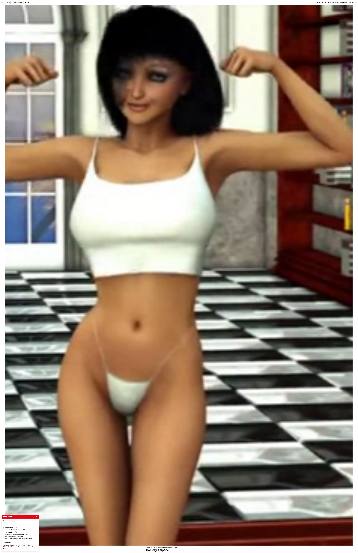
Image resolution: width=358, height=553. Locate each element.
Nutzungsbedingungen (24, 546)
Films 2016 (159, 547)
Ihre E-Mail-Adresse (9, 521)
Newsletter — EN (15, 528)
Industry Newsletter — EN (18, 537)
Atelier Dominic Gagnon (171, 547)
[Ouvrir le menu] (2, 2)
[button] (92, 275)
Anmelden (7, 542)
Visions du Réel (150, 547)
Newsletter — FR (16, 533)
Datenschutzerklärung (8, 546)
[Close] (36, 517)
